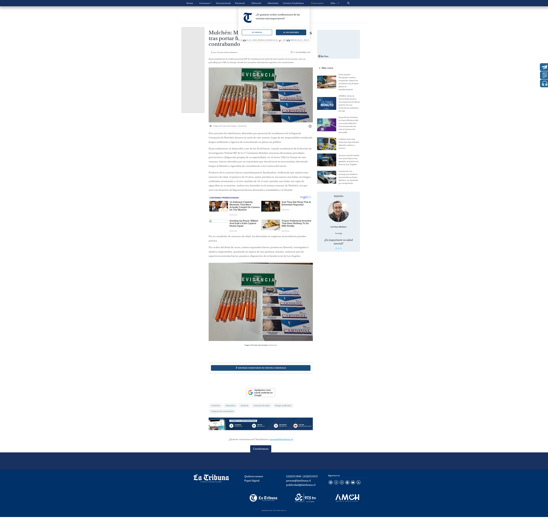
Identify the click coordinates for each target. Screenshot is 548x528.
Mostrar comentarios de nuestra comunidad (262, 368)
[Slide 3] (341, 248)
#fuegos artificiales (283, 405)
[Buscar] (354, 3)
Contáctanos (260, 448)
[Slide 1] (336, 248)
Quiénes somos (253, 476)
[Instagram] (281, 426)
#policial (244, 405)
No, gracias (257, 32)
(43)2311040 (293, 476)
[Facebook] (239, 426)
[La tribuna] (211, 479)
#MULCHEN (215, 405)
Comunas (204, 3)
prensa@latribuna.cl (281, 439)
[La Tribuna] (263, 498)
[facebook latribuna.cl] (331, 482)
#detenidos (230, 405)
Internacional (223, 3)
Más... (334, 3)
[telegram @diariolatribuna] (347, 482)
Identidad (273, 3)
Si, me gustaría (291, 32)
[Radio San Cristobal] (305, 498)
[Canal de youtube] (353, 482)
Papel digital (251, 480)
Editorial (256, 3)
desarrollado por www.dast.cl (274, 510)
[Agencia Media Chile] (347, 498)
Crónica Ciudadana (293, 3)
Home (190, 3)
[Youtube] (302, 426)
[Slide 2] (338, 248)
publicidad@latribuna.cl (300, 484)
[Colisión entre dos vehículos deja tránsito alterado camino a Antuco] (328, 143)
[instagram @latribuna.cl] (342, 482)
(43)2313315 (310, 476)
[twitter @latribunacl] (336, 482)
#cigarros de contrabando (222, 411)
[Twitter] (260, 426)
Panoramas (317, 3)
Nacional (240, 3)
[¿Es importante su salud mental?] (338, 211)
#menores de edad (261, 405)
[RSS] (358, 482)
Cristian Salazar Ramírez (227, 52)
